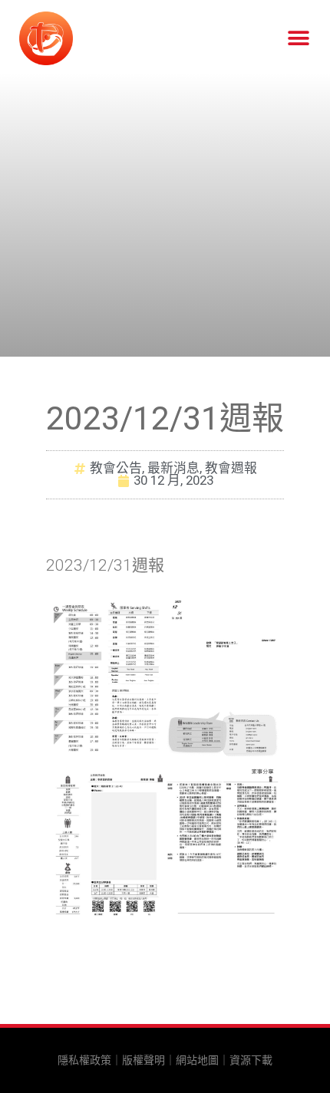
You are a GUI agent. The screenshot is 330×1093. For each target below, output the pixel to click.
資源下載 (250, 1060)
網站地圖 (197, 1060)
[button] (298, 38)
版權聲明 (143, 1060)
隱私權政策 (84, 1060)
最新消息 (173, 468)
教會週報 (231, 468)
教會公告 (116, 468)
